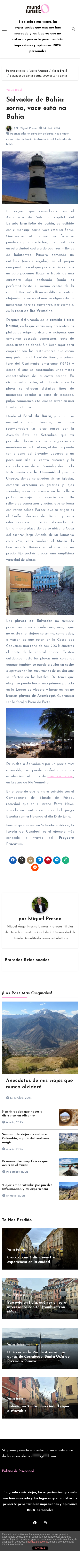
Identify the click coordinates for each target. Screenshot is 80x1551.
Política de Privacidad (18, 1471)
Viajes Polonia (16, 1250)
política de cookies (37, 1541)
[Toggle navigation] (4, 29)
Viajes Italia (15, 1398)
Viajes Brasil (14, 90)
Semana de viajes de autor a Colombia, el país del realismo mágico (25, 1138)
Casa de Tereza (60, 776)
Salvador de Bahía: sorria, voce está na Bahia (36, 108)
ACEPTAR (40, 1548)
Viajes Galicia (16, 1344)
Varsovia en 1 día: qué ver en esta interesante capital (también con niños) (36, 1307)
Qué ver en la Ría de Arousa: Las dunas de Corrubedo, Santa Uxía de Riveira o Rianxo (38, 1357)
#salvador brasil (44, 139)
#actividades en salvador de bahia (32, 133)
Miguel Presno (28, 128)
